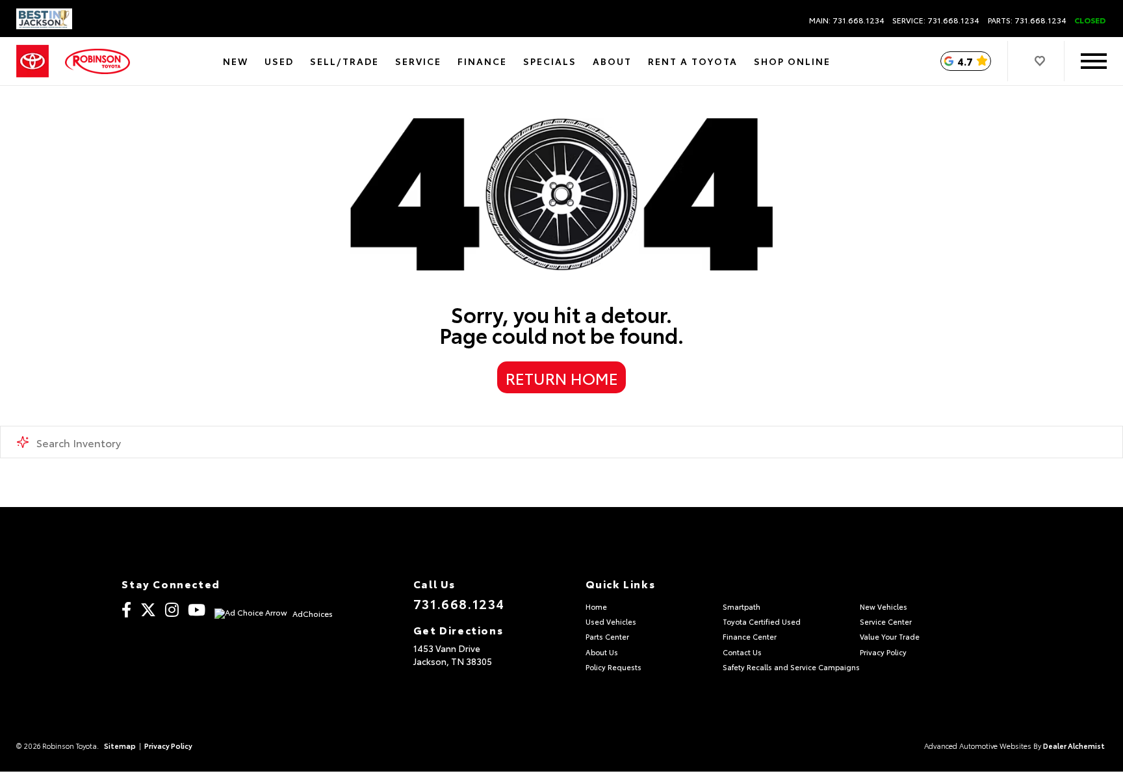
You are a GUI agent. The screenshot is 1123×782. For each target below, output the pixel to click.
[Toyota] (32, 61)
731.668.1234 (459, 603)
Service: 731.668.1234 (935, 20)
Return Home (562, 378)
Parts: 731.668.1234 (1027, 20)
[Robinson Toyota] (97, 61)
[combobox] (561, 442)
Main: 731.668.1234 (846, 20)
